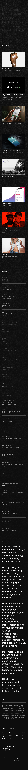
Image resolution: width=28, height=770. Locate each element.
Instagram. (16, 760)
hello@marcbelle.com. (9, 750)
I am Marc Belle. (7, 3)
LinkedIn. (16, 758)
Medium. (16, 757)
